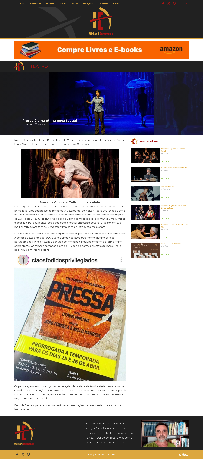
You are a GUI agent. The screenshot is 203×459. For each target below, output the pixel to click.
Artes (75, 3)
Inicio (20, 3)
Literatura (35, 3)
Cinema (63, 3)
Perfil (116, 3)
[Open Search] (186, 3)
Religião (88, 3)
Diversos (103, 3)
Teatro (50, 3)
